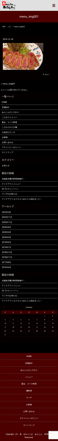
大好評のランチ (8, 132)
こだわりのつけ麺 (9, 127)
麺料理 (29, 391)
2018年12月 (7, 252)
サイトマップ (7, 152)
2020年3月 (6, 237)
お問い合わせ (7, 142)
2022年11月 (7, 217)
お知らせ (5, 165)
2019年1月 (6, 247)
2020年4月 (6, 232)
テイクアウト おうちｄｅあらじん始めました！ (22, 199)
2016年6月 (6, 267)
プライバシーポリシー (11, 147)
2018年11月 (7, 257)
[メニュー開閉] (53, 5)
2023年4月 (6, 212)
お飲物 (5, 137)
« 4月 (4, 307)
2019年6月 (6, 242)
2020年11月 (7, 222)
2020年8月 (6, 227)
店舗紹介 (5, 107)
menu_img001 (9, 84)
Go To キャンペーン (10, 189)
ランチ (29, 397)
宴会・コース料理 (9, 122)
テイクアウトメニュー (11, 184)
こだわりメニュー (9, 117)
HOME (4, 102)
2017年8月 (6, 262)
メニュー (29, 377)
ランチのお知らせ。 (10, 194)
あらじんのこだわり (10, 112)
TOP (3, 27)
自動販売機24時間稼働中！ (13, 179)
